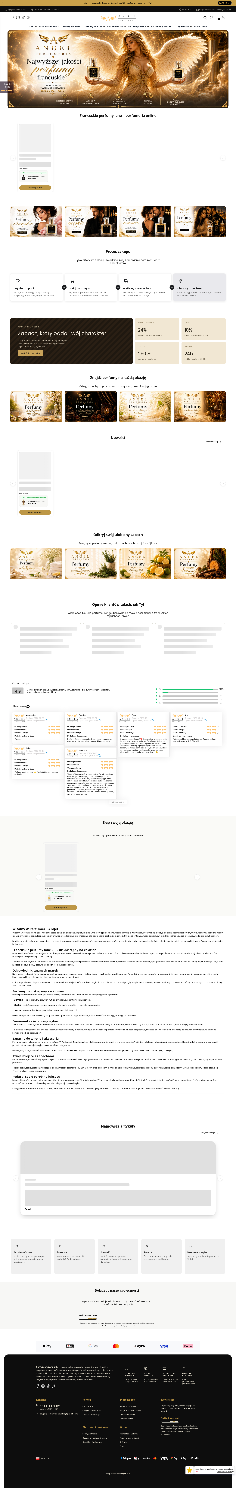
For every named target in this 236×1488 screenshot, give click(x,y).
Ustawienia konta (128, 1414)
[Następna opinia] (222, 634)
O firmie (123, 1442)
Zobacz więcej (212, 442)
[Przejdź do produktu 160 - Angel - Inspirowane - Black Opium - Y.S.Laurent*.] (35, 140)
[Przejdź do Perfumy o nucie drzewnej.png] (200, 563)
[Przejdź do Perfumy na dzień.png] (36, 406)
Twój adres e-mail (88, 1315)
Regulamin (190, 1426)
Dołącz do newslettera (92, 1319)
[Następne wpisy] (220, 1178)
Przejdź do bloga (207, 1133)
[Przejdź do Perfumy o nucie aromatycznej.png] (91, 563)
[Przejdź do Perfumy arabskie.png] (200, 221)
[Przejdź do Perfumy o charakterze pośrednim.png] (200, 406)
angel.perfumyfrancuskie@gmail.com (215, 9)
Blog (122, 1446)
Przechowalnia (126, 1418)
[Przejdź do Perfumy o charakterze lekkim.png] (145, 406)
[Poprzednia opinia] (13, 634)
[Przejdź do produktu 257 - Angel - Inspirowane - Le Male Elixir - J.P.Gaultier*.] (35, 468)
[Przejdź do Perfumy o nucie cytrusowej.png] (145, 563)
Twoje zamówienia (128, 1406)
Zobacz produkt (35, 187)
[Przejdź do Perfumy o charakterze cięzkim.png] (91, 406)
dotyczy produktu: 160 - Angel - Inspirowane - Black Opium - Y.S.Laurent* (50, 641)
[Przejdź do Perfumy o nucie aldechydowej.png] (36, 563)
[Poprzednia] (3, 3)
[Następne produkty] (223, 158)
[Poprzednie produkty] (13, 158)
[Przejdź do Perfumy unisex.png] (145, 221)
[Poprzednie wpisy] (16, 1178)
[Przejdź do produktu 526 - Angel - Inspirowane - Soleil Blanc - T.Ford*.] (61, 860)
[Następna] (233, 3)
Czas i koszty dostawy (92, 1442)
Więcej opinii (118, 802)
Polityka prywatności (91, 1410)
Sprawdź (36, 235)
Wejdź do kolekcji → (30, 353)
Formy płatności (89, 1434)
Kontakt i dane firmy (129, 1434)
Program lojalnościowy (130, 1410)
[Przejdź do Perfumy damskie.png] (36, 221)
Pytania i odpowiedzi (129, 1438)
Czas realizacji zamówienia (94, 1438)
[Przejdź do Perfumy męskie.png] (91, 221)
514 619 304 (186, 9)
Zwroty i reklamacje (91, 1414)
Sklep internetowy (117, 1474)
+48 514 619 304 (50, 1406)
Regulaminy (87, 1406)
